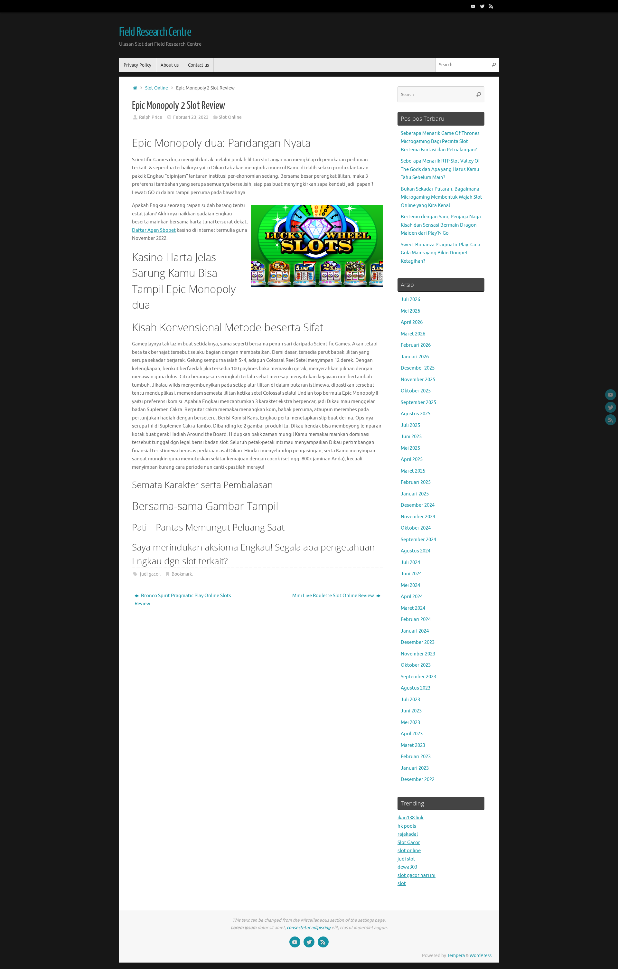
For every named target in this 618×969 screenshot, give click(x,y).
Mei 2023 (410, 723)
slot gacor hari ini (416, 875)
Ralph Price (150, 117)
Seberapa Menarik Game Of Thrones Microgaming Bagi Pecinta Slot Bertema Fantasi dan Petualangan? (440, 141)
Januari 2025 (415, 494)
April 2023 (412, 734)
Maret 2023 (413, 745)
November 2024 (418, 517)
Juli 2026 (410, 299)
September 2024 (418, 540)
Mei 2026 (410, 311)
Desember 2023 (418, 642)
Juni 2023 (411, 711)
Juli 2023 (410, 700)
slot (402, 883)
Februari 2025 (416, 482)
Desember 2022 (418, 779)
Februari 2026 (416, 345)
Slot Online (156, 88)
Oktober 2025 (416, 391)
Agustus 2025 (415, 414)
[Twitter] (482, 6)
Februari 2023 (416, 757)
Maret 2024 (413, 608)
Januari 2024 (415, 631)
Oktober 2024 (416, 528)
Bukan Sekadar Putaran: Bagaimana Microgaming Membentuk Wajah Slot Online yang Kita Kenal (441, 197)
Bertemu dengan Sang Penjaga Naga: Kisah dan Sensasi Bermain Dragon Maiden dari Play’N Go (441, 225)
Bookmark (182, 574)
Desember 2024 (418, 505)
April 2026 (412, 322)
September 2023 (418, 677)
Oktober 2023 (416, 665)
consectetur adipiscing (309, 927)
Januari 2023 (415, 768)
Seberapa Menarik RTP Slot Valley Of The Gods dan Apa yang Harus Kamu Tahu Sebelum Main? (440, 169)
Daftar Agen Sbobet (154, 230)
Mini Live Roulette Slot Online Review (333, 596)
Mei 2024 (410, 585)
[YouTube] (473, 6)
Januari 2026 (415, 357)
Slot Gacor (409, 843)
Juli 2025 (410, 425)
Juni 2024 (411, 574)
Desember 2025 (418, 368)
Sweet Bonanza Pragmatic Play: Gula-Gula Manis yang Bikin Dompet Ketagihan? (441, 253)
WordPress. (481, 955)
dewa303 (407, 867)
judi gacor (150, 574)
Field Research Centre (155, 32)
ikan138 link (411, 818)
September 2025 (418, 403)
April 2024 (412, 597)
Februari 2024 (416, 619)
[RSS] (491, 6)
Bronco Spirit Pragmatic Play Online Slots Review (183, 600)
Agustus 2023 (415, 688)
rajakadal (408, 834)
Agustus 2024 (415, 551)
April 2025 (412, 459)
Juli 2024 (410, 563)
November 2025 (418, 380)
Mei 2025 (410, 448)
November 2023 (418, 654)
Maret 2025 (413, 471)
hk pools (407, 826)
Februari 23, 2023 (191, 117)
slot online (409, 851)
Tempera (456, 955)
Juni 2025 (411, 437)
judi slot (406, 859)
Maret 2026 (413, 334)
